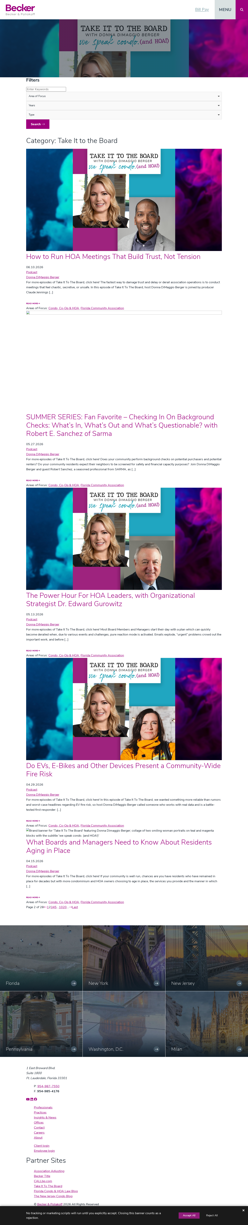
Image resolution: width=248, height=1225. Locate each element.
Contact (39, 1127)
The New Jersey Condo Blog (53, 1196)
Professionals (43, 1107)
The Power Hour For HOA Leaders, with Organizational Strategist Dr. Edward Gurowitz (110, 600)
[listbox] (124, 96)
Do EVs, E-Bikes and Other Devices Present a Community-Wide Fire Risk (123, 770)
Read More (32, 303)
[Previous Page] (45, 907)
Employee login (44, 1151)
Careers (39, 1133)
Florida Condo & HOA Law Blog (56, 1191)
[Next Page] (70, 907)
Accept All (189, 1215)
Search (36, 124)
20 (65, 907)
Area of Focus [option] (37, 96)
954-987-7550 (48, 1086)
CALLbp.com (43, 1181)
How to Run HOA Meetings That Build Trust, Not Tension (113, 256)
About (38, 1138)
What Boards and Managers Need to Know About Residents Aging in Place (119, 846)
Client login (41, 1146)
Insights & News (45, 1117)
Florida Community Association (102, 308)
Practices (40, 1112)
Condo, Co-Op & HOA (63, 308)
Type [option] (31, 115)
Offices (39, 1122)
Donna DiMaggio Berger (42, 277)
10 (61, 907)
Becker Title (42, 1176)
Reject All (212, 1215)
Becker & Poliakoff (49, 1204)
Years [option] (32, 105)
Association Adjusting (49, 1171)
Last (75, 907)
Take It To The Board (48, 1186)
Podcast (31, 272)
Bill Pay (202, 9)
